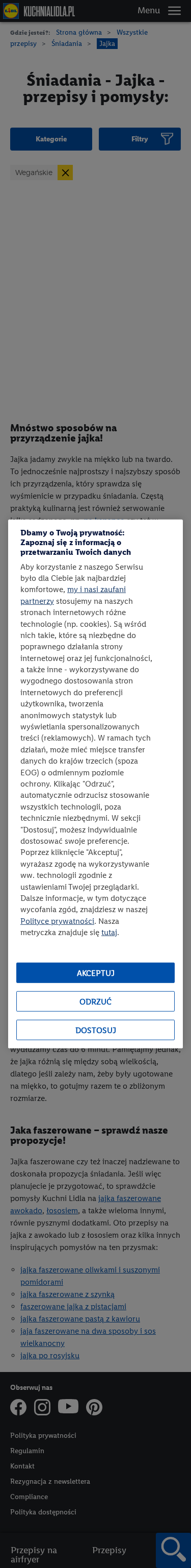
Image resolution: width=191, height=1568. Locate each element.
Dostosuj (95, 1030)
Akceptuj (96, 973)
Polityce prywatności (57, 920)
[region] (95, 784)
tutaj (109, 932)
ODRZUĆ (95, 1002)
